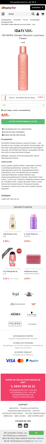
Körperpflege (34, 20)
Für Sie (25, 20)
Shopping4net (6, 20)
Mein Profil (14, 408)
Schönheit (17, 20)
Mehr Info (38, 441)
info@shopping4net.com (23, 395)
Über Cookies (20, 416)
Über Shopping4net (36, 416)
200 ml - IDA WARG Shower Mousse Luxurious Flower (26, 97)
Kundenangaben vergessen (19, 411)
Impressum (8, 416)
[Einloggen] (37, 14)
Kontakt (36, 411)
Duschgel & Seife (7, 22)
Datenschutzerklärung (12, 414)
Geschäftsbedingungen (35, 414)
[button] (42, 14)
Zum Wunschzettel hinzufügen (18, 129)
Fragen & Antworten (29, 408)
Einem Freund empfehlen (14, 135)
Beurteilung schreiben (14, 132)
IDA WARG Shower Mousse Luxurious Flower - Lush (18, 25)
